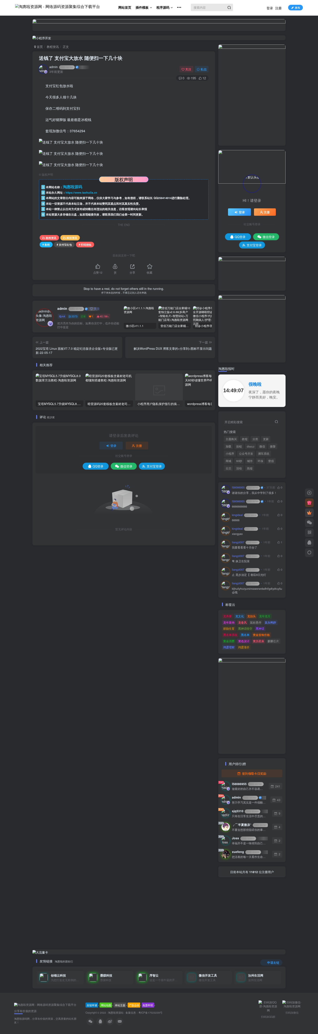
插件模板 (142, 7)
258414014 (165, 198)
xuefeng (245, 851)
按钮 (239, 446)
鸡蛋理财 (228, 647)
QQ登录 (98, 466)
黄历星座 (258, 641)
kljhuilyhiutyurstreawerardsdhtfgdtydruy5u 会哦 (257, 591)
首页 (39, 46)
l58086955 (245, 487)
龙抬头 (251, 616)
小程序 (230, 454)
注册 (278, 8)
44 (63, 316)
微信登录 (126, 466)
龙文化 (239, 616)
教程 (244, 439)
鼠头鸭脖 (270, 622)
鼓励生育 (228, 628)
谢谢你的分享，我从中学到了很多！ (254, 493)
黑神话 (260, 628)
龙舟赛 (227, 616)
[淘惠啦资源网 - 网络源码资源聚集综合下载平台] (45, 1004)
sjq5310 (245, 811)
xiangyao (237, 534)
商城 (228, 461)
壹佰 (271, 461)
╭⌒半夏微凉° (249, 824)
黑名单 (245, 635)
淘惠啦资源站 (116, 1012)
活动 (239, 468)
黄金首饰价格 (261, 635)
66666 (235, 520)
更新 (266, 439)
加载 (228, 446)
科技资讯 (72, 238)
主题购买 (231, 439)
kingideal (244, 515)
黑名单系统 (230, 635)
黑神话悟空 (245, 628)
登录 (270, 8)
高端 (249, 468)
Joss (243, 838)
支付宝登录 (154, 466)
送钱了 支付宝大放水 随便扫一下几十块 (80, 57)
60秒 (239, 461)
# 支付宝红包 (64, 244)
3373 (74, 316)
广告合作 (134, 1005)
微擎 (273, 446)
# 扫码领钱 (85, 244)
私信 (204, 69)
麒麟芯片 (273, 641)
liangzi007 (245, 542)
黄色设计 (243, 641)
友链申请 (92, 1005)
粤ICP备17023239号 (150, 1012)
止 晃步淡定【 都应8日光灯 (249, 575)
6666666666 (239, 506)
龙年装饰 (228, 622)
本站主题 (120, 1005)
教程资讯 (53, 46)
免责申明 (148, 1005)
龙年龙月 (264, 616)
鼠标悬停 (255, 622)
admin (61, 67)
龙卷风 (242, 622)
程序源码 (162, 7)
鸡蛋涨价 (243, 647)
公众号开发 (246, 454)
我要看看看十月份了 (244, 547)
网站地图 (106, 1005)
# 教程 (46, 244)
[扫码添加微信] (309, 522)
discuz (250, 446)
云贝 (228, 468)
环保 (260, 461)
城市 (250, 461)
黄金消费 (228, 641)
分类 (255, 439)
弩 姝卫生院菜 (241, 561)
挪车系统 (263, 454)
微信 (262, 446)
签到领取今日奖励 (253, 773)
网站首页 (124, 7)
